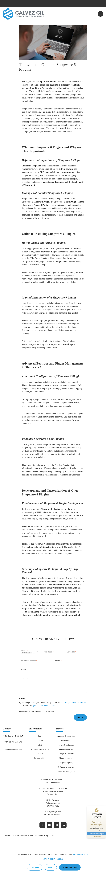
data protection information (75, 703)
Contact (40, 740)
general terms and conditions (44, 705)
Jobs (39, 736)
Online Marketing (66, 749)
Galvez (51, 835)
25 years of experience (40, 749)
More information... (81, 854)
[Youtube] (49, 825)
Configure (35, 867)
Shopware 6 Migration (66, 772)
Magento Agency (66, 763)
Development (66, 740)
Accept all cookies (69, 867)
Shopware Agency (66, 758)
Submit (80, 717)
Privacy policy (39, 758)
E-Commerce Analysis (66, 767)
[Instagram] (56, 825)
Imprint (60, 859)
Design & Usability (66, 754)
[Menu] (100, 14)
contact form (17, 749)
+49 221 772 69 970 (13, 735)
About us (39, 754)
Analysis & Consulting (66, 736)
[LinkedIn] (64, 825)
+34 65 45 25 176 (13, 741)
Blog (40, 745)
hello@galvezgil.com (53, 812)
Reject (50, 867)
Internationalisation (66, 745)
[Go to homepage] (23, 14)
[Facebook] (42, 825)
